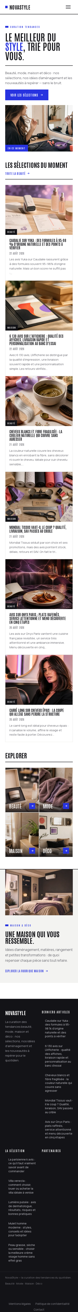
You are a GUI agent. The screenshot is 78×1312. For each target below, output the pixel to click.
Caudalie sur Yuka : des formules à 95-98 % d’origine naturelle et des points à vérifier (57, 1028)
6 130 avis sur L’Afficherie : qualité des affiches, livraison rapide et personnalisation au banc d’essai (58, 1055)
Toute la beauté (15, 173)
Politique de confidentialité (52, 1304)
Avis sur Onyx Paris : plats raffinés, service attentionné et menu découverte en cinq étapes (58, 1129)
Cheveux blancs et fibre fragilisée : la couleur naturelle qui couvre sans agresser (58, 1083)
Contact (39, 1309)
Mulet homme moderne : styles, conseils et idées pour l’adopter (20, 1229)
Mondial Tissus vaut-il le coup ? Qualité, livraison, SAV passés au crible (59, 1106)
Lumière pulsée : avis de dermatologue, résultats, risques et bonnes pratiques (22, 1208)
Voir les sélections (24, 95)
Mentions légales (20, 1304)
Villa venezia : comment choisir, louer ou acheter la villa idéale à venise (21, 1186)
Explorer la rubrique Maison (24, 971)
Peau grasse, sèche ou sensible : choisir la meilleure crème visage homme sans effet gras (21, 1252)
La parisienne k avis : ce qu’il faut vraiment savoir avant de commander (22, 1165)
